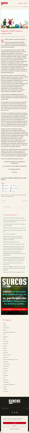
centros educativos (5, 195)
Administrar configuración (15, 429)
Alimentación (6, 327)
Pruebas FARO (10, 196)
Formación (5, 362)
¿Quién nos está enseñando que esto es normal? (14, 228)
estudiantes (23, 195)
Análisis (5, 330)
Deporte (5, 348)
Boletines (5, 337)
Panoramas (5, 371)
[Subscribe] (26, 408)
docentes (12, 195)
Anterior (4, 200)
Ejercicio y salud (7, 355)
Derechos (18, 36)
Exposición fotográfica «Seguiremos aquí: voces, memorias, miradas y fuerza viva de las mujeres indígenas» (14, 268)
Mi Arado (5, 368)
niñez (5, 196)
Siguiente (25, 200)
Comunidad (5, 341)
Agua (4, 323)
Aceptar (14, 423)
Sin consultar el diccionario (9, 234)
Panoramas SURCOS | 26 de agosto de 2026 (14, 272)
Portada (20, 3)
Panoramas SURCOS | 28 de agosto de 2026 (14, 218)
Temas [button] (25, 3)
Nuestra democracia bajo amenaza (11, 242)
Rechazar (14, 426)
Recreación (5, 375)
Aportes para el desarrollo (9, 332)
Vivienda (5, 389)
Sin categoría (6, 382)
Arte (4, 334)
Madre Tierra (6, 366)
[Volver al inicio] (4, 3)
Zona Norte (5, 391)
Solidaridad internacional (9, 384)
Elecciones (5, 357)
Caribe (4, 339)
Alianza (5, 325)
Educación (23, 36)
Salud (4, 377)
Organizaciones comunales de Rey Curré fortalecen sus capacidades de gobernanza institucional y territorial (13, 238)
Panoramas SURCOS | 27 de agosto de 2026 (14, 244)
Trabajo (5, 387)
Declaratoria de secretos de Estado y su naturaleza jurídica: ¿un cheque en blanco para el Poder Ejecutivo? (14, 253)
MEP (2, 196)
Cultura (5, 346)
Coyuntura (5, 343)
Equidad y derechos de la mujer (10, 359)
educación (17, 195)
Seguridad (5, 380)
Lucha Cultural (6, 364)
